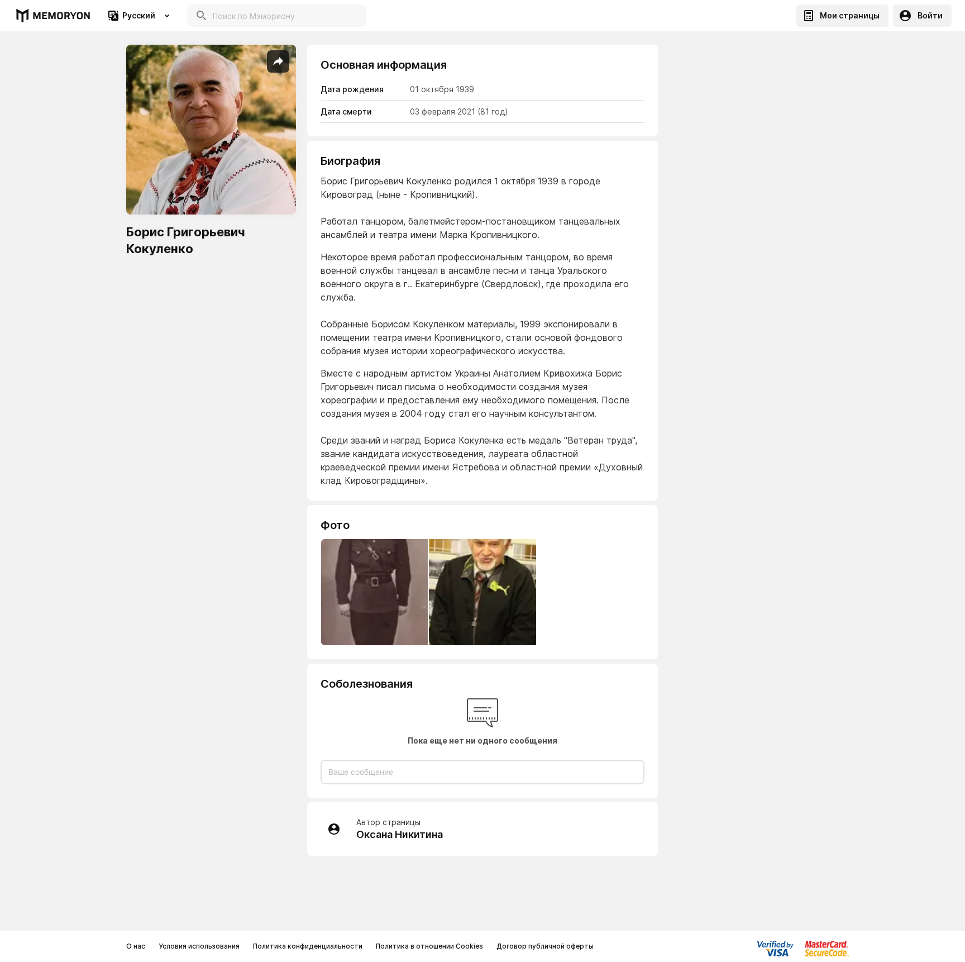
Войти (930, 15)
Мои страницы (850, 15)
